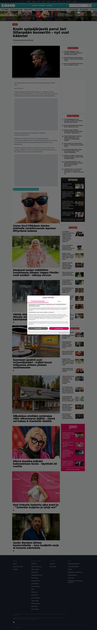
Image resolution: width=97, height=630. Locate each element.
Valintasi (59, 301)
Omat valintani (38, 328)
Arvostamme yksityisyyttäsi (38, 301)
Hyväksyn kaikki (59, 328)
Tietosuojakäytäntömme (63, 332)
